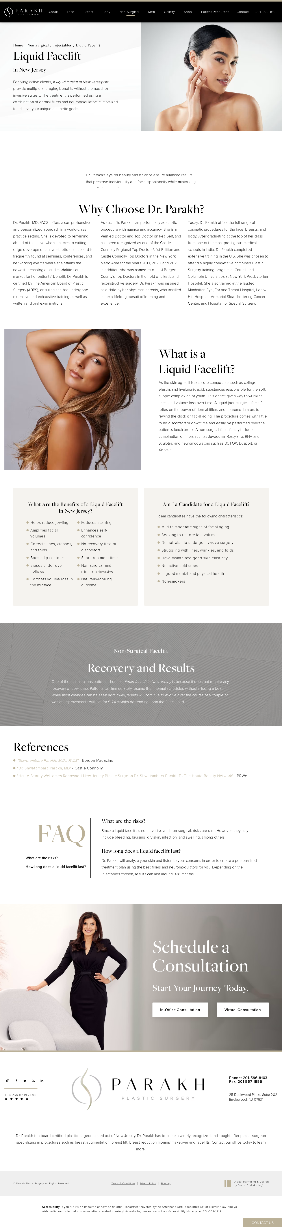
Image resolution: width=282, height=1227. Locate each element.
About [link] (53, 11)
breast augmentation (92, 1142)
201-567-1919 (212, 1211)
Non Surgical (38, 45)
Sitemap (166, 1183)
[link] (266, 12)
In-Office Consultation (180, 1010)
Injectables (62, 45)
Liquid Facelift (88, 45)
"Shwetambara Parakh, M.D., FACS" (48, 760)
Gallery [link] (169, 11)
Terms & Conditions (123, 1183)
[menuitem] (53, 12)
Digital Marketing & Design (251, 1183)
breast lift (119, 1142)
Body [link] (106, 11)
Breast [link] (88, 11)
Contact (243, 12)
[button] (7, 1081)
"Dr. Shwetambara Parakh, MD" (44, 768)
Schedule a (200, 965)
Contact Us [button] (263, 1222)
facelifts (203, 1142)
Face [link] (70, 11)
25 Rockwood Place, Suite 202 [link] (253, 1097)
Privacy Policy (148, 1183)
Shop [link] (188, 11)
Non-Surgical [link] (129, 11)
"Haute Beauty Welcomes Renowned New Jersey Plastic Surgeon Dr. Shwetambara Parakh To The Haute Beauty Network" (125, 776)
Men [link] (151, 11)
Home (18, 45)
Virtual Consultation (242, 1010)
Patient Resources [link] (215, 11)
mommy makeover (173, 1142)
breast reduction (143, 1142)
